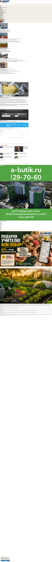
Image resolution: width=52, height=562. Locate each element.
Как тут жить (1, 52)
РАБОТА (4, 19)
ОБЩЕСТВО (1, 13)
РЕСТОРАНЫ (1, 15)
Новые (1, 134)
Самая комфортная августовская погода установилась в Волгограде (8, 315)
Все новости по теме (2, 59)
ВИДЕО (1, 8)
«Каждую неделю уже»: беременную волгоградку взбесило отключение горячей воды (39, 304)
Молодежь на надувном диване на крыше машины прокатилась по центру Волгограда (21, 304)
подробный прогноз (2, 221)
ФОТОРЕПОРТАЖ (2, 17)
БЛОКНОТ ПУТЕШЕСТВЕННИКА (3, 7)
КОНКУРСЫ (1, 9)
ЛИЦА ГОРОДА (1, 11)
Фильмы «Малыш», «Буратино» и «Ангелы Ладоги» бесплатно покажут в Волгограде (12, 306)
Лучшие (3, 134)
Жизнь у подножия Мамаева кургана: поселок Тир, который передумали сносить (8, 61)
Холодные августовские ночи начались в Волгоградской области (30, 310)
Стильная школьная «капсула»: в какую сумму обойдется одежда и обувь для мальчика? (9, 71)
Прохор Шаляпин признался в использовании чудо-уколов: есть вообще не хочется (18, 312)
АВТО (0, 6)
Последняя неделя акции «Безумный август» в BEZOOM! (14, 305)
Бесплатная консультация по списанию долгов (5, 31)
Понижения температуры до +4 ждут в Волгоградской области (7, 304)
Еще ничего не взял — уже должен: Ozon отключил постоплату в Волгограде (10, 308)
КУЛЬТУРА (1, 10)
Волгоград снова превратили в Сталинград (4, 50)
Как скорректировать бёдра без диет (4, 70)
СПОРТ (1, 16)
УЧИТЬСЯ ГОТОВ (3, 20)
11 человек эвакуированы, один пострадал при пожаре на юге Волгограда (17, 310)
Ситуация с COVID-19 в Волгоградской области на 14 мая (6, 121)
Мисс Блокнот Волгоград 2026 (3, 32)
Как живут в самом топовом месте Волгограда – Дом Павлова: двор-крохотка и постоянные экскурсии (11, 60)
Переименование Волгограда (3, 42)
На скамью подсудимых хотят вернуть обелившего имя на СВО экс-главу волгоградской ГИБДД (42, 305)
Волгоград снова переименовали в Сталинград (5, 51)
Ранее (6, 134)
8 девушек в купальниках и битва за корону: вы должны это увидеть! (7, 40)
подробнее (5, 221)
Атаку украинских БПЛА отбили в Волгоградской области (32, 312)
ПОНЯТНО (5, 560)
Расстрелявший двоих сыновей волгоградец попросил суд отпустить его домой (26, 305)
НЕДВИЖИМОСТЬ (2, 12)
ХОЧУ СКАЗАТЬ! (2, 18)
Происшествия (1, 81)
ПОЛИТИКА (1, 14)
